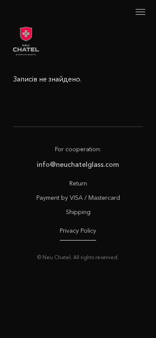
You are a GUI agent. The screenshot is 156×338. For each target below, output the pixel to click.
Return (78, 183)
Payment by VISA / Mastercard (78, 198)
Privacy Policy (78, 230)
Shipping (78, 212)
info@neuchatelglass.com (78, 164)
